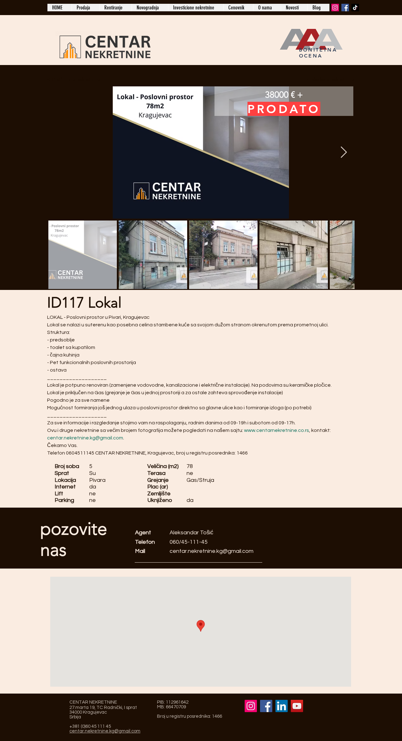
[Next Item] (343, 152)
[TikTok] (355, 7)
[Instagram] (335, 7)
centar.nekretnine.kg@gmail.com (211, 551)
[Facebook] (345, 7)
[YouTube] (297, 706)
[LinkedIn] (281, 706)
